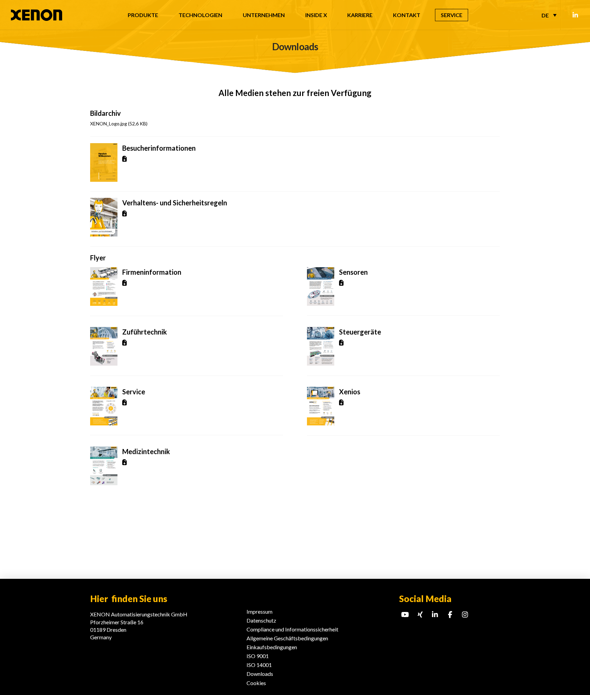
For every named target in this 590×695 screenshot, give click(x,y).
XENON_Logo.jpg (119, 123)
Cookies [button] (256, 683)
